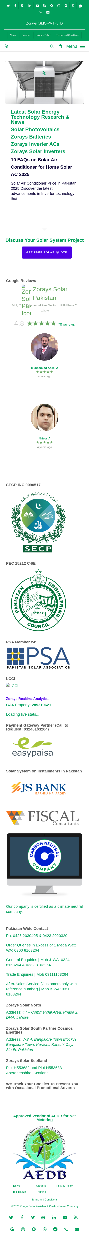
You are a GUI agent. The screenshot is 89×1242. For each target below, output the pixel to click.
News (16, 1185)
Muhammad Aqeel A (44, 368)
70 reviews (66, 324)
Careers (41, 1185)
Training (41, 1191)
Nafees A (44, 438)
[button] (75, 46)
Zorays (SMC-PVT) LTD (44, 23)
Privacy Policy (64, 1185)
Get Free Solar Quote (46, 252)
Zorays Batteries (31, 136)
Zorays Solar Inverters (38, 151)
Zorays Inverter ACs (35, 144)
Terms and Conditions (44, 1199)
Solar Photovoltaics (35, 129)
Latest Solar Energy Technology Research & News (40, 117)
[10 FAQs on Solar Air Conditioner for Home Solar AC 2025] (44, 82)
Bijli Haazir (19, 1191)
